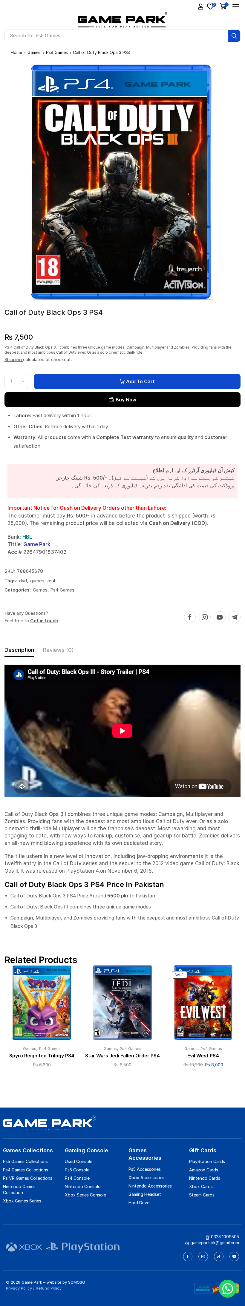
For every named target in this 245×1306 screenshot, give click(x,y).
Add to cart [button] (41, 1004)
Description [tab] (19, 650)
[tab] (19, 651)
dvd (23, 580)
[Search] (234, 36)
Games (34, 52)
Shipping (13, 359)
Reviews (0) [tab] (58, 650)
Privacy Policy (19, 1288)
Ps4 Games (57, 52)
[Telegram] (235, 617)
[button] (201, 7)
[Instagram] (205, 617)
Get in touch (44, 620)
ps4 (52, 580)
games (37, 580)
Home (16, 52)
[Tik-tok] (218, 1256)
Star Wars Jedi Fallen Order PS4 (122, 1056)
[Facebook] (190, 617)
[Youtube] (220, 617)
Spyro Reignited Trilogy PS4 (41, 1056)
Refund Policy (49, 1288)
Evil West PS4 (203, 1056)
